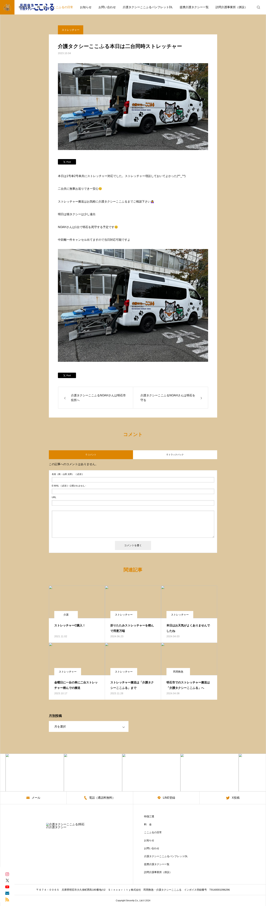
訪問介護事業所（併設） (231, 7)
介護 (66, 614)
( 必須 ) (67, 474)
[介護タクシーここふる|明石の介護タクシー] (30, 7)
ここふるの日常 (63, 7)
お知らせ (86, 7)
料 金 (148, 824)
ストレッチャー (70, 29)
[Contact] (7, 893)
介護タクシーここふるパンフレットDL (148, 7)
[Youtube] (7, 886)
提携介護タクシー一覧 (194, 7)
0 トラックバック (175, 454)
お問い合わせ (107, 7)
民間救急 (178, 671)
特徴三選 (149, 816)
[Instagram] (7, 874)
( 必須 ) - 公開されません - (69, 486)
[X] (7, 880)
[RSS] (7, 899)
